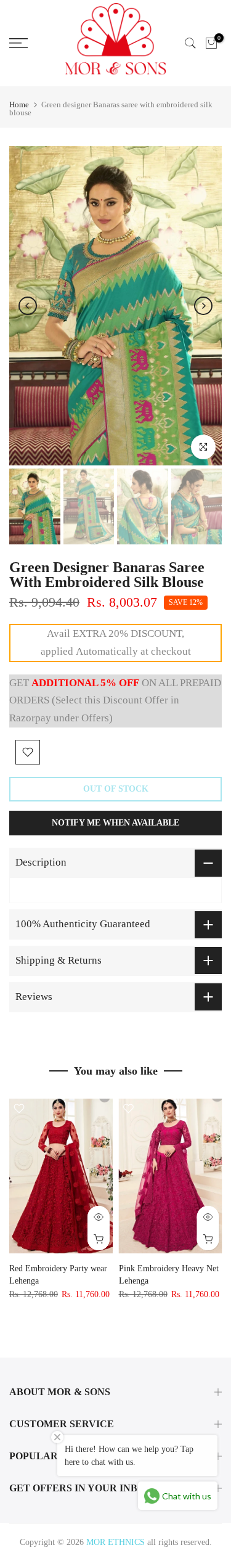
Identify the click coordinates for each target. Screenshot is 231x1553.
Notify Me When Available (115, 822)
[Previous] (27, 306)
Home (19, 104)
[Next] (203, 306)
